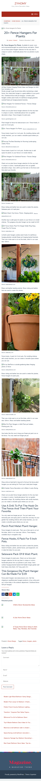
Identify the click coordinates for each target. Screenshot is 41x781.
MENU (36, 14)
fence (24, 641)
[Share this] (3, 594)
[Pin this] (10, 594)
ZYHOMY (20, 3)
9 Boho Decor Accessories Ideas (24, 605)
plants (34, 641)
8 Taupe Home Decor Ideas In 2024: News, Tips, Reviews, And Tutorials (25, 628)
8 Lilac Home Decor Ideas (21, 617)
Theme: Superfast (30, 774)
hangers (29, 641)
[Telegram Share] (14, 594)
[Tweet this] (6, 594)
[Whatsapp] (17, 594)
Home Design (12, 641)
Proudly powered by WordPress (14, 774)
